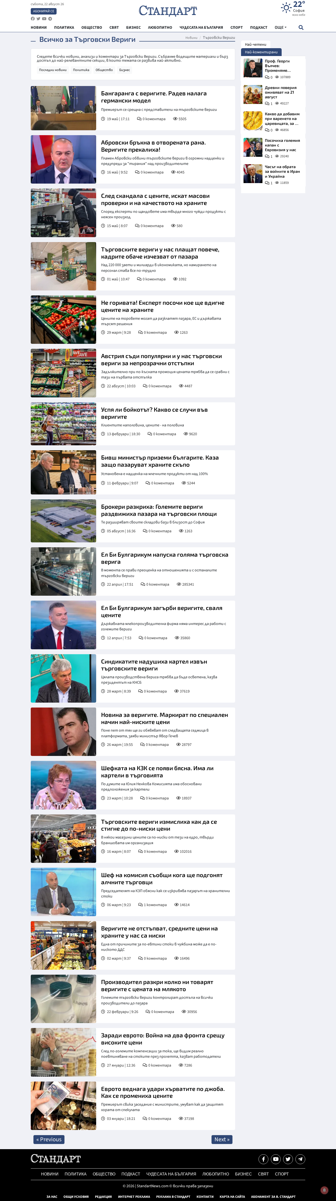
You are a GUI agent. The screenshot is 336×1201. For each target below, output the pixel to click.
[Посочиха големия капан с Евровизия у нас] (253, 147)
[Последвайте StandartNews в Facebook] (33, 19)
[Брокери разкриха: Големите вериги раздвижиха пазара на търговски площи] (63, 520)
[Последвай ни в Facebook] (263, 1159)
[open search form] (301, 27)
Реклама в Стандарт (173, 1196)
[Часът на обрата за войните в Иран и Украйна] (253, 173)
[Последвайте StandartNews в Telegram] (50, 19)
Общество (104, 70)
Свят (263, 1174)
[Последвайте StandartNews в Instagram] (38, 19)
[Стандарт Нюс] (56, 1162)
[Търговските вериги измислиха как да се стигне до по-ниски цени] (63, 838)
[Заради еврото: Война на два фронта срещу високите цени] (63, 1052)
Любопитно (215, 1174)
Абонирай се (43, 11)
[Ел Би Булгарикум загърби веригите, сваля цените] (63, 625)
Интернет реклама (134, 1196)
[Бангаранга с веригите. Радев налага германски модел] (63, 108)
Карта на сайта (232, 1196)
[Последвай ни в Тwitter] (288, 1159)
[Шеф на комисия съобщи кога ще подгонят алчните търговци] (63, 892)
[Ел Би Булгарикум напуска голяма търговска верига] (63, 571)
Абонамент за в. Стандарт (273, 1196)
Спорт (282, 1174)
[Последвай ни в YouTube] (276, 1159)
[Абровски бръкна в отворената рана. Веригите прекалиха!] (63, 159)
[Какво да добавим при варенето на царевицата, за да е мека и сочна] (253, 120)
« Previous (48, 1139)
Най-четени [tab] (255, 44)
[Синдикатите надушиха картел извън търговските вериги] (63, 678)
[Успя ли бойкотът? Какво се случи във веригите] (63, 423)
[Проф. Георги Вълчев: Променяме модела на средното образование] (253, 67)
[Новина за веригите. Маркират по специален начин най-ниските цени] (63, 732)
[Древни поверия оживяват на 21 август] (253, 94)
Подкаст (131, 1174)
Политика (81, 70)
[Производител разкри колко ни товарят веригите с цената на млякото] (63, 999)
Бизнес (124, 70)
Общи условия (76, 1196)
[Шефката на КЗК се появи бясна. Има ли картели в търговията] (63, 785)
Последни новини (53, 70)
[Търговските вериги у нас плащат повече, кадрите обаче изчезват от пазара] (63, 266)
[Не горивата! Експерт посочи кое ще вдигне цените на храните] (63, 319)
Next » (221, 1139)
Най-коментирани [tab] (261, 52)
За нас (51, 1196)
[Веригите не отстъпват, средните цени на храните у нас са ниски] (63, 945)
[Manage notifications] (324, 1190)
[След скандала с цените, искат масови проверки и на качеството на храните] (63, 212)
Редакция (103, 1196)
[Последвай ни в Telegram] (300, 1159)
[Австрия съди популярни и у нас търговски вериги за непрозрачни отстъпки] (63, 373)
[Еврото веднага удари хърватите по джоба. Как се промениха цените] (63, 1106)
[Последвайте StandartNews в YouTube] (44, 19)
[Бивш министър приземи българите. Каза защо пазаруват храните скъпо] (63, 472)
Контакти (205, 1196)
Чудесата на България (171, 1174)
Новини (191, 37)
